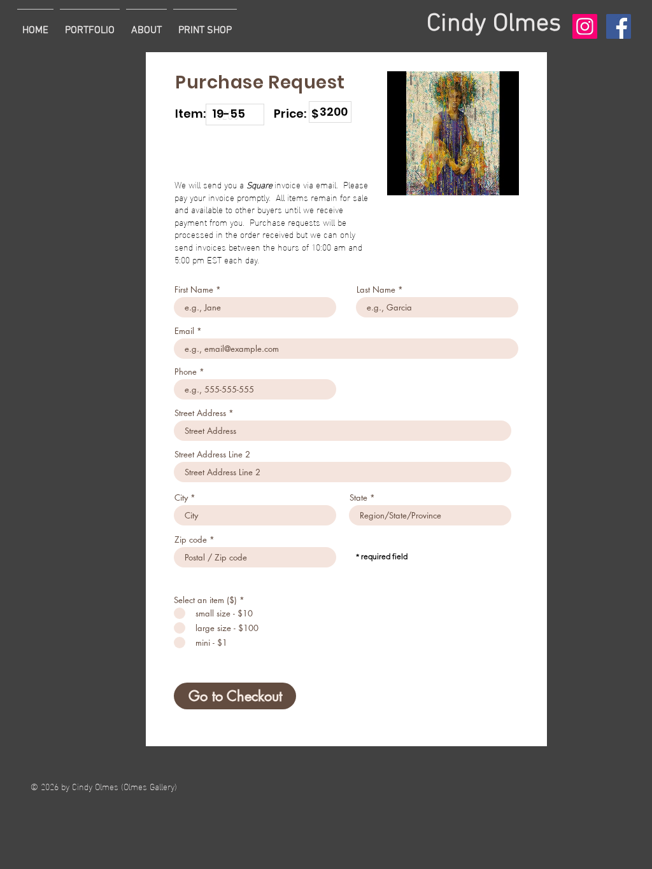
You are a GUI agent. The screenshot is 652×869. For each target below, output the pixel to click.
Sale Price (225, 96)
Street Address (200, 413)
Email (184, 331)
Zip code (190, 540)
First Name (193, 290)
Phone (185, 372)
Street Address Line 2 (212, 454)
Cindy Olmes (494, 24)
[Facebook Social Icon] (618, 26)
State (358, 498)
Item (318, 93)
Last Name (376, 290)
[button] (90, 25)
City (181, 498)
